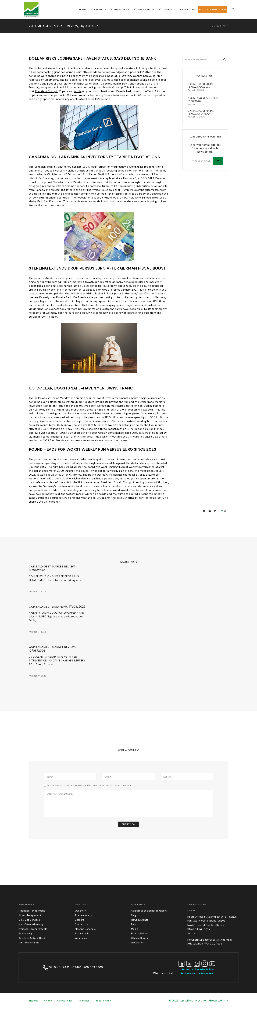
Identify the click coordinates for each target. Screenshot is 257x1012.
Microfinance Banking (31, 924)
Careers (79, 919)
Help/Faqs (84, 1000)
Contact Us (81, 924)
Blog (133, 915)
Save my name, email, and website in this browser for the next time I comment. (90, 785)
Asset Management (30, 915)
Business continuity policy (197, 973)
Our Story (80, 910)
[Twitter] (189, 963)
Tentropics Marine (29, 942)
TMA (225, 1000)
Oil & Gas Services (29, 919)
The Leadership (84, 915)
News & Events (37, 561)
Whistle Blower (139, 938)
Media (134, 928)
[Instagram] (204, 963)
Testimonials (82, 933)
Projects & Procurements (33, 928)
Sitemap (33, 1000)
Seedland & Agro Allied (32, 938)
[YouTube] (212, 963)
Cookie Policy (65, 1000)
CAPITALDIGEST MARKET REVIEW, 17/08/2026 (52, 568)
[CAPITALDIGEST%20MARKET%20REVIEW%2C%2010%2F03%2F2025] (199, 511)
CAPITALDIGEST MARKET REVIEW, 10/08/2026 (52, 649)
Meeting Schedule (85, 928)
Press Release (103, 1000)
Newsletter (137, 942)
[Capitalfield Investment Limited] (31, 16)
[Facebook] (181, 963)
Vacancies (81, 938)
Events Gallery (139, 933)
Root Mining (25, 933)
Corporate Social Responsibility (149, 910)
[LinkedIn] (197, 963)
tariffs (77, 91)
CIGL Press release (217, 1004)
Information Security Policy (197, 969)
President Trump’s (46, 91)
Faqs (134, 924)
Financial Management (32, 910)
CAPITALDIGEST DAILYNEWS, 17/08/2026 (57, 607)
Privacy (48, 1000)
